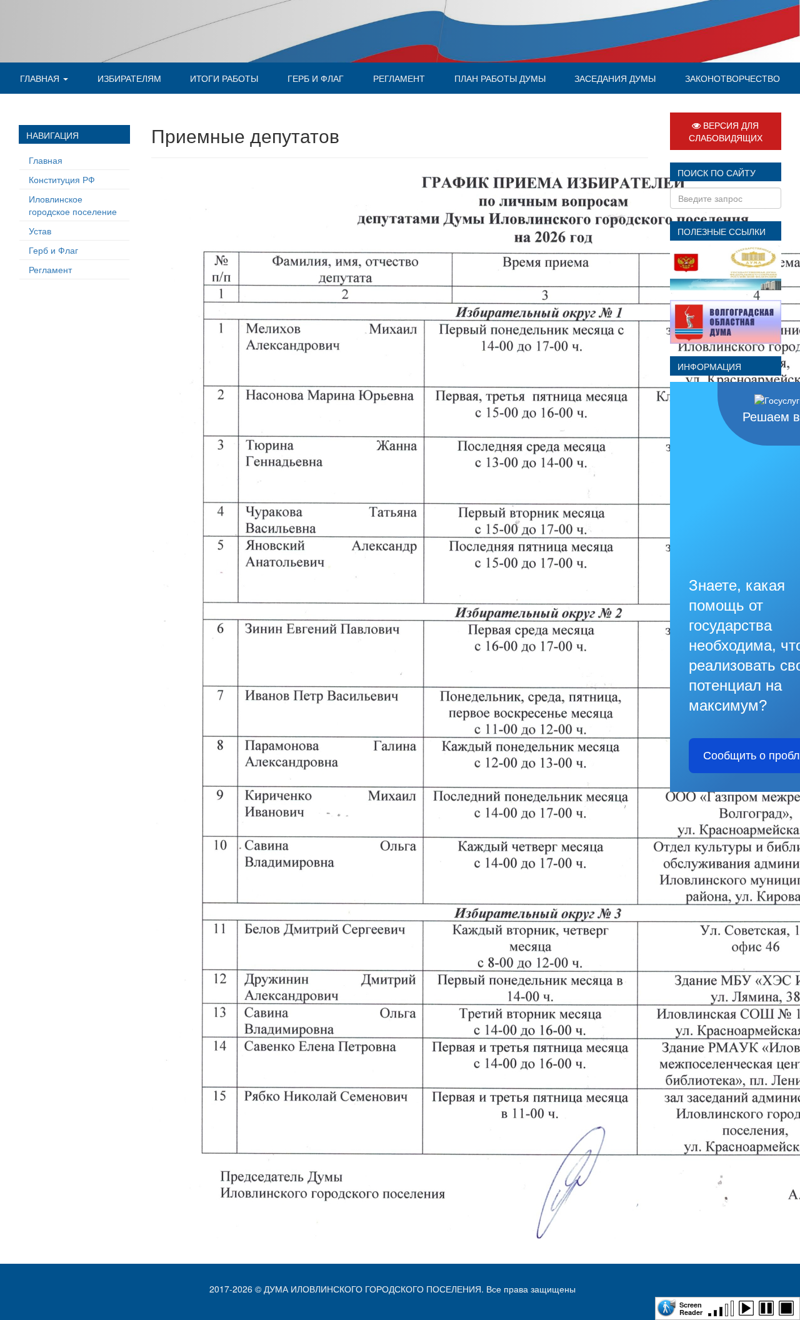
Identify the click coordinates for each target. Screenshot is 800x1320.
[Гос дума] (725, 267)
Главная (41, 78)
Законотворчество (732, 78)
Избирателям (129, 78)
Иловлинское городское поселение (73, 205)
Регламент (399, 78)
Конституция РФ (62, 179)
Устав (40, 230)
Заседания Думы (615, 78)
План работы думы (500, 78)
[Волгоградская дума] (725, 320)
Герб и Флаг (316, 78)
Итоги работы (224, 78)
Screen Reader (690, 1307)
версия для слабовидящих (725, 131)
